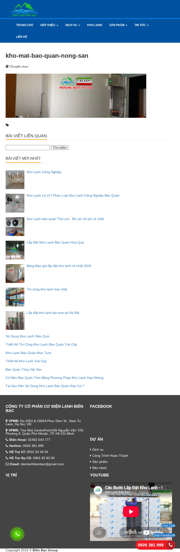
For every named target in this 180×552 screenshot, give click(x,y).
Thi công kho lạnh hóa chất (47, 289)
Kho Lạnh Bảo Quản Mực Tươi (28, 353)
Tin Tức (140, 25)
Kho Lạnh (94, 25)
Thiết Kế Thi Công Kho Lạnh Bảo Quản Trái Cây (41, 344)
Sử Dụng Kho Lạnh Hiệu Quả (27, 336)
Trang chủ (24, 25)
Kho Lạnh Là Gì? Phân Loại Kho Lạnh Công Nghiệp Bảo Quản (73, 195)
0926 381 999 (151, 545)
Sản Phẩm (117, 25)
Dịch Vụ (71, 25)
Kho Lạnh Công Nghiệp (44, 172)
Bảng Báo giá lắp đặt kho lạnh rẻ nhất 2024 (59, 266)
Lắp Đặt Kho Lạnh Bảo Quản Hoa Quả (55, 242)
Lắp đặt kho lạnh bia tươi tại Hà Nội (53, 313)
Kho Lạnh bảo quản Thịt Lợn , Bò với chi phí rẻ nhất (65, 219)
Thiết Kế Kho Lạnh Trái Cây (26, 361)
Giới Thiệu (48, 25)
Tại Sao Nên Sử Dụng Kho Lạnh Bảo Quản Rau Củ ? (45, 386)
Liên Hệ (21, 36)
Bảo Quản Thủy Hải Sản (24, 369)
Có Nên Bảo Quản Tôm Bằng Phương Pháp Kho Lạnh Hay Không (54, 378)
